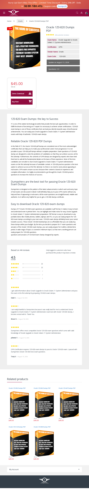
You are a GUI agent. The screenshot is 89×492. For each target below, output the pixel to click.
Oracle (20, 21)
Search (77, 13)
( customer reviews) (62, 35)
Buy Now (15, 102)
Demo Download (18, 94)
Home (9, 21)
